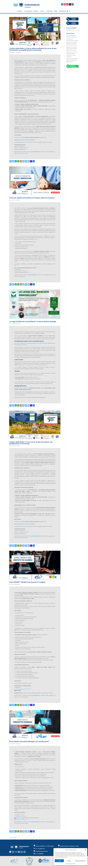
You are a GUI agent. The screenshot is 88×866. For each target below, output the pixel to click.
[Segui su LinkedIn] (62, 4)
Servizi (42, 11)
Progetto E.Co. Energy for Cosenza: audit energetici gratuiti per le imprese (71, 48)
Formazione (18, 52)
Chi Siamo (19, 11)
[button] (85, 849)
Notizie (55, 11)
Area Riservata (62, 11)
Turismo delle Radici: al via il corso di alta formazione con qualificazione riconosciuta (30, 443)
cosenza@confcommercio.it (23, 147)
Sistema (36, 11)
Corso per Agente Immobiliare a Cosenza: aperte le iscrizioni (32, 198)
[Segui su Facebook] (73, 4)
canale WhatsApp (35, 151)
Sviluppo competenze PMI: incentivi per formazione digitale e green (72, 60)
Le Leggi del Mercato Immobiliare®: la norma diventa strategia (32, 321)
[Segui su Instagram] (65, 4)
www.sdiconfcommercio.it (21, 819)
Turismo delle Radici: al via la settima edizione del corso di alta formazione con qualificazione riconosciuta (32, 49)
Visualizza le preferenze (80, 860)
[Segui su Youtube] (67, 4)
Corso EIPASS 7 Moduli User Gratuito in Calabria (27, 582)
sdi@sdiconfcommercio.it (22, 270)
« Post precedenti (13, 837)
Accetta (59, 860)
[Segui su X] (70, 4)
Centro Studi (49, 11)
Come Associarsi (28, 11)
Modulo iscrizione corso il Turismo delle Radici (24, 139)
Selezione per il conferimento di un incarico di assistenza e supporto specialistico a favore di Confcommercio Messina (72, 42)
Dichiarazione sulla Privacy (70, 863)
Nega (69, 860)
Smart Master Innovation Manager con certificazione (29, 741)
